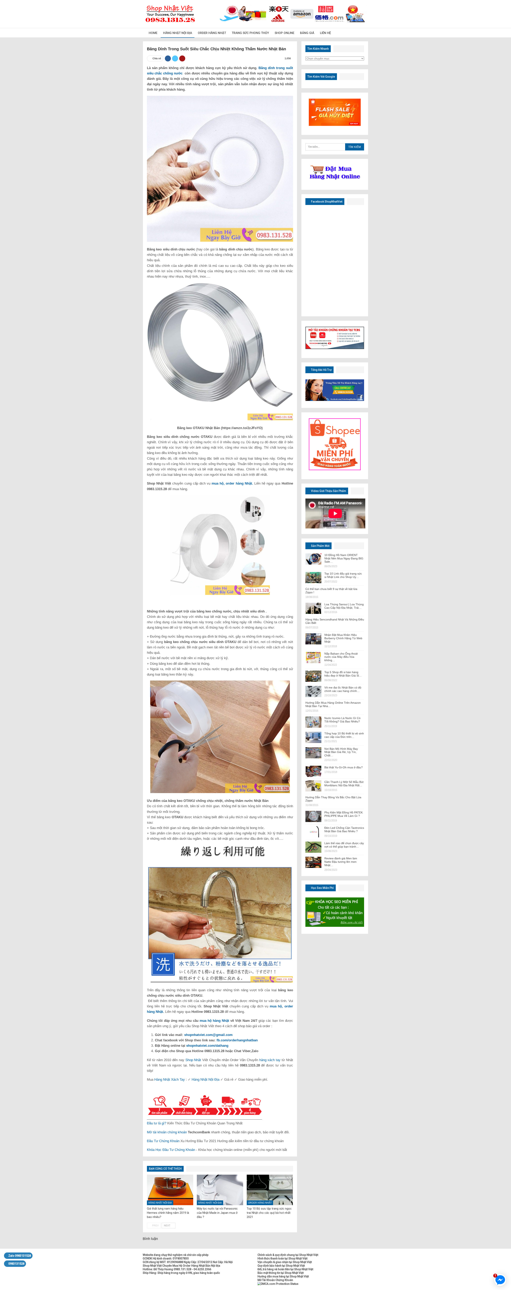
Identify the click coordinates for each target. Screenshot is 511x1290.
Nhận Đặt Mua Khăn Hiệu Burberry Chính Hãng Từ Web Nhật (343, 638)
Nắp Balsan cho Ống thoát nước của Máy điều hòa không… (341, 657)
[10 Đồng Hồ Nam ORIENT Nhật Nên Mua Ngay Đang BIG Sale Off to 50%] (313, 559)
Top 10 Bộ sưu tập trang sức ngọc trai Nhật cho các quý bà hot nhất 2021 (269, 1213)
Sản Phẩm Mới (320, 545)
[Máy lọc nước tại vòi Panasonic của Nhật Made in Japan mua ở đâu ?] (220, 1190)
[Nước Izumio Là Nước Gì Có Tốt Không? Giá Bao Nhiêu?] (313, 722)
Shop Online (284, 33)
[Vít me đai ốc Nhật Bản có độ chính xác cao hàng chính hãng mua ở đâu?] (313, 691)
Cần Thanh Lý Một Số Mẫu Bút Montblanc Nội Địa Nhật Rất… (343, 783)
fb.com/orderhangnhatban (237, 1040)
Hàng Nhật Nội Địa (177, 33)
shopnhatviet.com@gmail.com (208, 1035)
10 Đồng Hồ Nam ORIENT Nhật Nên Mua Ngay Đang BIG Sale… (343, 558)
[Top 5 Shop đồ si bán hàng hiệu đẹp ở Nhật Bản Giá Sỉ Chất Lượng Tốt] (313, 676)
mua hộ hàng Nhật (214, 1021)
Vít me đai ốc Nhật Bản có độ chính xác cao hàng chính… (342, 689)
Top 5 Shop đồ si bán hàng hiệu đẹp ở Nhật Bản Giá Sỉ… (343, 674)
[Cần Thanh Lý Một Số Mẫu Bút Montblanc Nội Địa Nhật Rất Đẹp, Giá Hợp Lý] (313, 785)
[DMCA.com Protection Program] (277, 1283)
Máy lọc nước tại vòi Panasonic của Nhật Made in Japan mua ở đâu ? (217, 1213)
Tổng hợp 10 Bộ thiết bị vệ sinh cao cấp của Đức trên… (344, 735)
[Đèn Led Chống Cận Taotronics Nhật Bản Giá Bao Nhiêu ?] (313, 831)
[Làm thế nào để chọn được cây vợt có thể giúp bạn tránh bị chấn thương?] (313, 847)
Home (153, 33)
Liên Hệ (325, 33)
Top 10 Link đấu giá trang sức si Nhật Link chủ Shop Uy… (343, 575)
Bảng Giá (307, 33)
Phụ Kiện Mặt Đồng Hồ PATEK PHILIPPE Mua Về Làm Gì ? (343, 814)
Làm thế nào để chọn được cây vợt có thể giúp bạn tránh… (344, 845)
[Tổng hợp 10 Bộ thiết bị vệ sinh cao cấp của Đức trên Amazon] (313, 737)
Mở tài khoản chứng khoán (167, 1132)
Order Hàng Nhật (212, 33)
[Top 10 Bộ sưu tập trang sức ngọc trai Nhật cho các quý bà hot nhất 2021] (270, 1190)
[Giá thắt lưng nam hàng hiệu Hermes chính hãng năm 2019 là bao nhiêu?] (170, 1190)
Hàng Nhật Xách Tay (169, 1079)
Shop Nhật (193, 1060)
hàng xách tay (270, 1060)
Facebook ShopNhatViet (326, 201)
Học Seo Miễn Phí (322, 887)
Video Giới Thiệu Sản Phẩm (328, 491)
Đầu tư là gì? (156, 1123)
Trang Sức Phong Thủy (250, 33)
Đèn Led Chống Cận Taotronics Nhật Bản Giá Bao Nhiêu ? (344, 829)
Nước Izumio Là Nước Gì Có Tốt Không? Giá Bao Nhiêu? (342, 719)
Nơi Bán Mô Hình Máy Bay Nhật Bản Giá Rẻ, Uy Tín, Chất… (341, 752)
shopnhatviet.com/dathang (207, 1046)
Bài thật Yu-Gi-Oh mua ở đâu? (343, 767)
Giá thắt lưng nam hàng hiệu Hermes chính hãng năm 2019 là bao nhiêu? (168, 1213)
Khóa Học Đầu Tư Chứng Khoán (171, 1150)
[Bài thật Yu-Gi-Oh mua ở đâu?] (313, 771)
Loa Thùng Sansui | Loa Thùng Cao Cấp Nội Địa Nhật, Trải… (344, 606)
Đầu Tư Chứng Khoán (163, 1141)
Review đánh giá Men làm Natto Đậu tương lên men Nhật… (340, 862)
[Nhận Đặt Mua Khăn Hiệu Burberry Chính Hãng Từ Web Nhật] (313, 638)
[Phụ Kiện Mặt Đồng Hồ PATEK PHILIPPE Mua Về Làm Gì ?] (313, 816)
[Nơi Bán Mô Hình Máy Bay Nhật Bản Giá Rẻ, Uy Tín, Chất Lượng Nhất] (313, 752)
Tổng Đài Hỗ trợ (321, 369)
